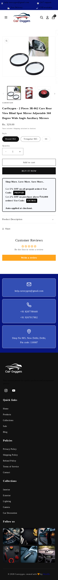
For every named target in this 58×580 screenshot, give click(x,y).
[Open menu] (6, 17)
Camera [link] (6, 507)
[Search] (41, 17)
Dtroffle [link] (46, 574)
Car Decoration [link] (10, 513)
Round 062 (10, 139)
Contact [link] (6, 472)
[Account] (47, 17)
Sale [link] (5, 426)
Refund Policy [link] (9, 461)
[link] (29, 369)
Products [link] (7, 414)
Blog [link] (5, 432)
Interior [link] (6, 490)
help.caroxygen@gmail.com (29, 291)
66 (47, 140)
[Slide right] (54, 93)
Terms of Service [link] (11, 466)
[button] (29, 219)
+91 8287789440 (29, 311)
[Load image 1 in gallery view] (14, 93)
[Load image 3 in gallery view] (29, 93)
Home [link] (5, 409)
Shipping (17, 128)
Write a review (29, 257)
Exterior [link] (7, 495)
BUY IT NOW (29, 171)
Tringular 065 (30, 139)
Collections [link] (8, 420)
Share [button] (7, 229)
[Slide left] (3, 93)
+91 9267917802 (29, 317)
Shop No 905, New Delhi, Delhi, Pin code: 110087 (29, 340)
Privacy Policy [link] (10, 449)
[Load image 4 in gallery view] (44, 93)
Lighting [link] (7, 501)
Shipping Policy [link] (10, 455)
